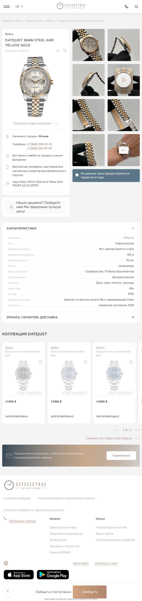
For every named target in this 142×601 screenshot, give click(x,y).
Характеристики (21, 228)
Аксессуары (58, 540)
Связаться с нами (106, 563)
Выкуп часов (104, 533)
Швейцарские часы (63, 527)
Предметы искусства (64, 546)
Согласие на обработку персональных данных (34, 510)
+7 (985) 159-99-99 (39, 148)
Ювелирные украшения (66, 533)
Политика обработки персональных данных (66, 498)
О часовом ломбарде (17, 498)
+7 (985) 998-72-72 (39, 144)
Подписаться (121, 455)
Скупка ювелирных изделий (115, 540)
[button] (7, 6)
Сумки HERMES (60, 552)
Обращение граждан (22, 521)
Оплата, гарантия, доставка (32, 317)
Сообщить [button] (90, 592)
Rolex (9, 34)
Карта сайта (81, 563)
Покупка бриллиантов (111, 527)
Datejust (129, 237)
